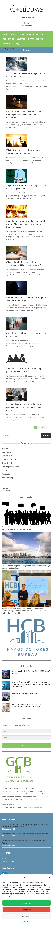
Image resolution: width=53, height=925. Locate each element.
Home (26, 23)
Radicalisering (7, 477)
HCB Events (6, 491)
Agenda (30, 34)
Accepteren (26, 903)
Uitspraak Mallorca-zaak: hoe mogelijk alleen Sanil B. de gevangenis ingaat (26, 187)
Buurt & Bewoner (8, 452)
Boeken (39, 34)
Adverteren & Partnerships (30, 39)
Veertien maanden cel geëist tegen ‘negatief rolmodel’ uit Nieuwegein (26, 299)
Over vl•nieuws (26, 25)
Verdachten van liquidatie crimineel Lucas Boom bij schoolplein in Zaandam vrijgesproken (25, 114)
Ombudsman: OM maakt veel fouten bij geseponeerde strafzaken (23, 370)
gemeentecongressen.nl (32, 807)
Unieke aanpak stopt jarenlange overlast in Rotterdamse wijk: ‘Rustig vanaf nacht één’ (26, 567)
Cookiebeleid (25, 922)
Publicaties (8, 39)
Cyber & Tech (7, 463)
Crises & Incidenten (9, 459)
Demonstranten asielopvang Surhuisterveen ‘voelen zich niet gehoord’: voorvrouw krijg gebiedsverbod (26, 528)
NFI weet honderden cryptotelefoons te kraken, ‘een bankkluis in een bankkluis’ (24, 264)
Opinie (13, 34)
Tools (21, 34)
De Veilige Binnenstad (10, 467)
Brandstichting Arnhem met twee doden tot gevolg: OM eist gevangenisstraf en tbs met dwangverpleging (25, 224)
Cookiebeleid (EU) (11, 44)
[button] (49, 878)
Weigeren (26, 909)
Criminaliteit (7, 456)
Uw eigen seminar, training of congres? (25, 693)
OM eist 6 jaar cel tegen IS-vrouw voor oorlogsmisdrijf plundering (23, 151)
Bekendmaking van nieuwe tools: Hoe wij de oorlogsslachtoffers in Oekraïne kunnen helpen (25, 407)
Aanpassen (26, 916)
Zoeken (46, 435)
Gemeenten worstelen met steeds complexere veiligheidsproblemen (25, 834)
